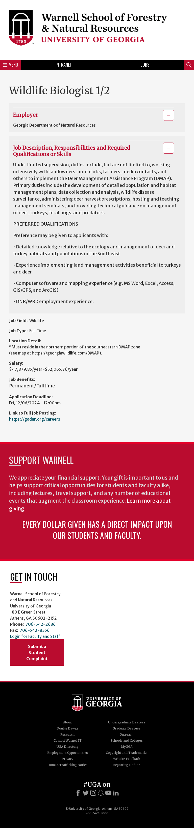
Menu (13, 64)
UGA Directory (68, 746)
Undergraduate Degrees (126, 722)
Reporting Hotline (126, 765)
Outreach (126, 734)
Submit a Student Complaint (37, 652)
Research (67, 734)
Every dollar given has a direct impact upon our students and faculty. (97, 529)
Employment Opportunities (67, 753)
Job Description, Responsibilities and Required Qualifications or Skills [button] (71, 151)
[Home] (97, 29)
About (67, 722)
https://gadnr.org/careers (34, 419)
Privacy (67, 759)
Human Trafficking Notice (67, 765)
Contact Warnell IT (68, 740)
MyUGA (126, 746)
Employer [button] (25, 115)
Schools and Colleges (127, 740)
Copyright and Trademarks (127, 753)
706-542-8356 (35, 630)
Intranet (64, 64)
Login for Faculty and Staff (35, 636)
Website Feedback (126, 759)
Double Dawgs (68, 728)
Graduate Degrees (126, 728)
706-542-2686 (41, 624)
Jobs (145, 64)
